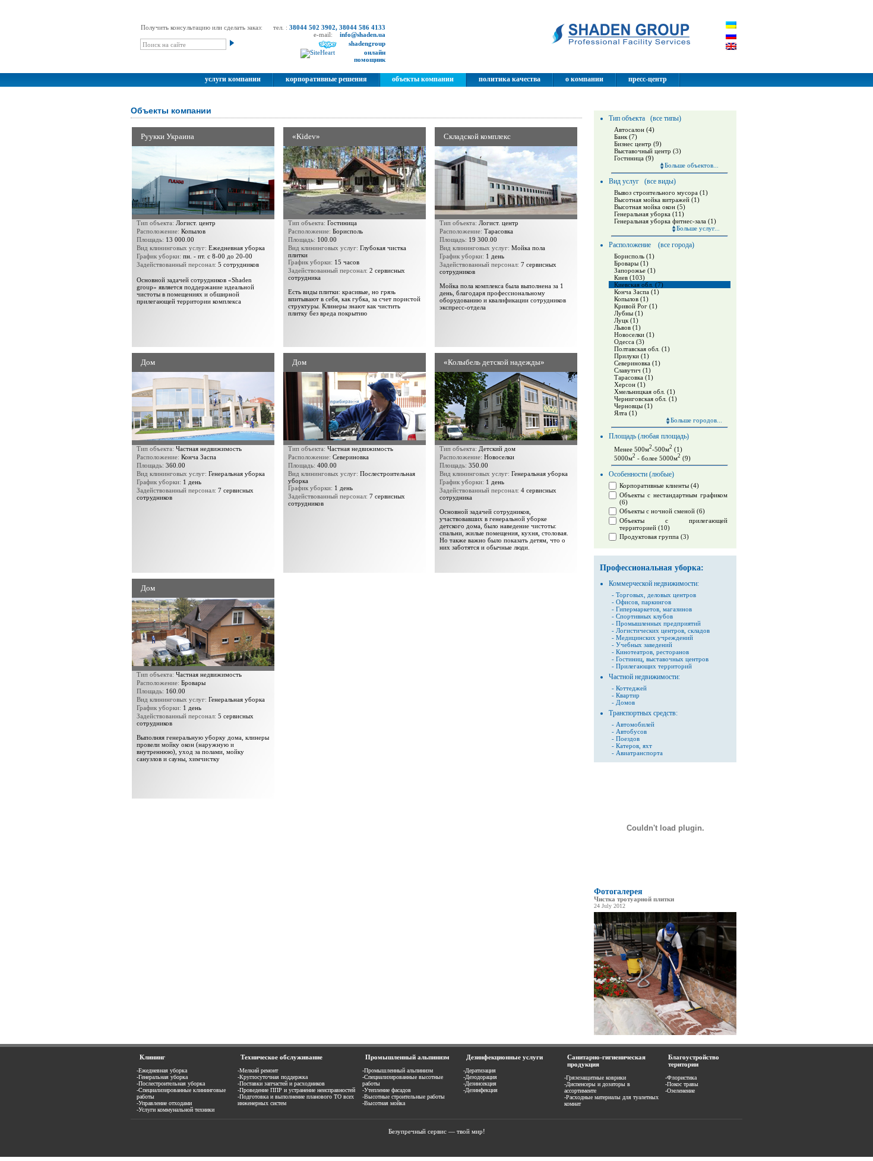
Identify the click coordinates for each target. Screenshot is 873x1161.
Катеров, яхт (634, 745)
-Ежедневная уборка (162, 1070)
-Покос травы (681, 1084)
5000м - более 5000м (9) (652, 458)
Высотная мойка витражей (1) (657, 199)
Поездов (628, 738)
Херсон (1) (630, 384)
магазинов (677, 609)
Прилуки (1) (631, 355)
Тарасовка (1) (633, 377)
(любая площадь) (663, 436)
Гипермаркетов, (638, 609)
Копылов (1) (631, 298)
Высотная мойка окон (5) (649, 206)
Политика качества (509, 79)
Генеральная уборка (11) (649, 213)
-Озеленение (680, 1090)
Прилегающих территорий (654, 666)
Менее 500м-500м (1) (648, 449)
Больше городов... (696, 420)
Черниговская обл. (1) (645, 398)
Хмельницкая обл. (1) (644, 391)
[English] (731, 46)
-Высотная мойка (383, 1103)
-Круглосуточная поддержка (273, 1077)
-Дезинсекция (479, 1083)
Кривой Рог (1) (635, 306)
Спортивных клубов (644, 616)
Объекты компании (423, 79)
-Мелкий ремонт (258, 1070)
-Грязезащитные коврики (595, 1077)
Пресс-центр (647, 79)
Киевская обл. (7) (638, 284)
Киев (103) (629, 277)
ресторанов (671, 651)
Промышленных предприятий (658, 623)
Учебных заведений (644, 644)
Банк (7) (625, 136)
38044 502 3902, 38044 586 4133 (337, 27)
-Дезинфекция (480, 1090)
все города (676, 245)
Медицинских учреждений (654, 637)
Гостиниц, (630, 658)
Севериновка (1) (637, 363)
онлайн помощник (369, 56)
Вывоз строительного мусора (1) (661, 192)
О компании (584, 79)
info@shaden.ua (362, 34)
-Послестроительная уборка (171, 1083)
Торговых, (631, 594)
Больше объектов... (692, 165)
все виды (660, 181)
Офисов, (628, 601)
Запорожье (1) (635, 270)
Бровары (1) (631, 263)
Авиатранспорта (639, 752)
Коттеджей (631, 688)
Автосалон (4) (634, 129)
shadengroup (367, 43)
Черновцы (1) (633, 405)
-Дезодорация (480, 1077)
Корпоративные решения (326, 79)
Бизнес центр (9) (638, 143)
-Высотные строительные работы (403, 1096)
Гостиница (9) (634, 158)
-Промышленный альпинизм (397, 1070)
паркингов (656, 601)
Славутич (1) (632, 370)
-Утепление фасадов (386, 1090)
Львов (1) (627, 327)
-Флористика (681, 1077)
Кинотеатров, (635, 651)
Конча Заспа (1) (636, 291)
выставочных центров (677, 658)
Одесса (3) (629, 341)
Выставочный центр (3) (647, 150)
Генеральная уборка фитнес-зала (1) (665, 221)
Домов (625, 702)
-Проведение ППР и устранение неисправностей (296, 1090)
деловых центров (671, 594)
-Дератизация (479, 1070)
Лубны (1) (628, 313)
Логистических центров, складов (663, 630)
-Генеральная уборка (162, 1077)
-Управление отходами (164, 1103)
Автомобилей (635, 724)
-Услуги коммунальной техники (175, 1109)
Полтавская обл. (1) (642, 348)
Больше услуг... (698, 228)
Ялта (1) (625, 413)
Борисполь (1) (634, 256)
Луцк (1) (626, 320)
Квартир (628, 695)
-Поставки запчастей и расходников (281, 1083)
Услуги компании (233, 79)
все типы (666, 118)
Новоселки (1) (634, 334)
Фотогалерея (618, 891)
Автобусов (631, 731)
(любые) (661, 474)
